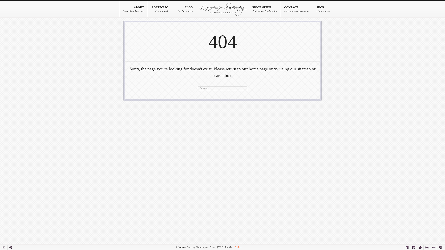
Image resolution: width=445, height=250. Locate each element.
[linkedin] (440, 247)
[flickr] (433, 247)
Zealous (238, 247)
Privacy (213, 247)
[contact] (4, 247)
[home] (11, 247)
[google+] (413, 247)
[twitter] (420, 247)
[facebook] (407, 247)
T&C (220, 247)
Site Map (229, 247)
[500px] (427, 247)
